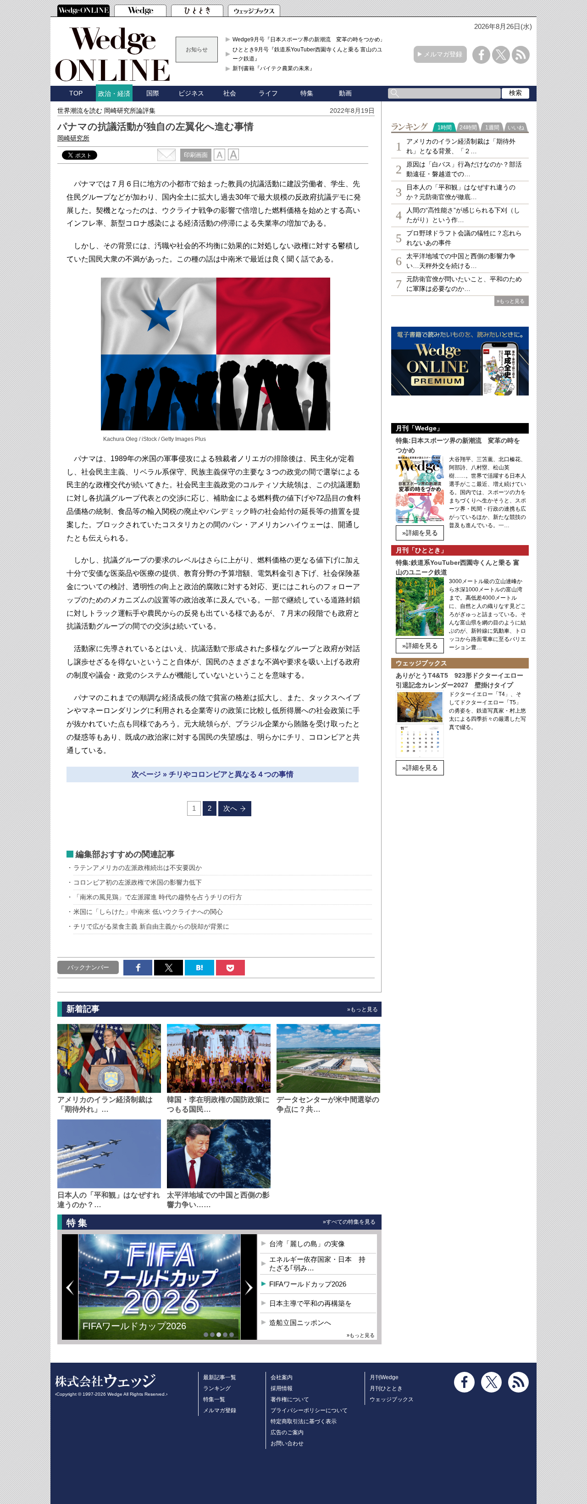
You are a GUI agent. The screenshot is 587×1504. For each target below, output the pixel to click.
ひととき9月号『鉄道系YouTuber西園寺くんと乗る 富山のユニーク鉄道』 (310, 54)
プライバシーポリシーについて (309, 1410)
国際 (152, 93)
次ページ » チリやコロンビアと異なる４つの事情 (213, 774)
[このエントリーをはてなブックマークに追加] (199, 968)
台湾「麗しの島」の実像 (307, 1244)
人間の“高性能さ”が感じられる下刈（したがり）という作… (463, 214)
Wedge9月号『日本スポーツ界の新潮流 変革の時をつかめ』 (309, 39)
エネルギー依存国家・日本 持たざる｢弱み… (317, 1263)
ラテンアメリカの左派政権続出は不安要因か (137, 867)
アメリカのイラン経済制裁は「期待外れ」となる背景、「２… (460, 146)
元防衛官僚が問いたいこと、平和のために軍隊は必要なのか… (464, 283)
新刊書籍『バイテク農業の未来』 (274, 68)
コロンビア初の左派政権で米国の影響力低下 (137, 882)
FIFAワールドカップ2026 (134, 1326)
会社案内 (282, 1377)
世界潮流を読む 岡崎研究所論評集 (106, 110)
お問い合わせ (287, 1443)
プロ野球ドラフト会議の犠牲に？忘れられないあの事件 (464, 237)
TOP (76, 93)
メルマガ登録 (443, 54)
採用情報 (282, 1388)
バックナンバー (88, 967)
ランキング (217, 1388)
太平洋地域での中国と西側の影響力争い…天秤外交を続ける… (460, 260)
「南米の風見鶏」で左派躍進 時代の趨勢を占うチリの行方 (157, 897)
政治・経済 (114, 93)
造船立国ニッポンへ (300, 1322)
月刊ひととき (386, 1388)
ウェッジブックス (392, 1399)
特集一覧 (214, 1399)
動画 (345, 93)
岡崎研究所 (73, 138)
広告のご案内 (287, 1432)
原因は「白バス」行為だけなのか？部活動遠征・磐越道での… (464, 169)
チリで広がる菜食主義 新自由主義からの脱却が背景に (151, 926)
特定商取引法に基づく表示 (304, 1421)
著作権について (290, 1399)
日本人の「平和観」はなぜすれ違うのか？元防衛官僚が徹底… (460, 192)
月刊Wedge (384, 1377)
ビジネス (191, 93)
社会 (229, 93)
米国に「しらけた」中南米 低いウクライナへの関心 (148, 911)
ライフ (268, 93)
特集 (306, 93)
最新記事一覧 (219, 1377)
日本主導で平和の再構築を (310, 1303)
